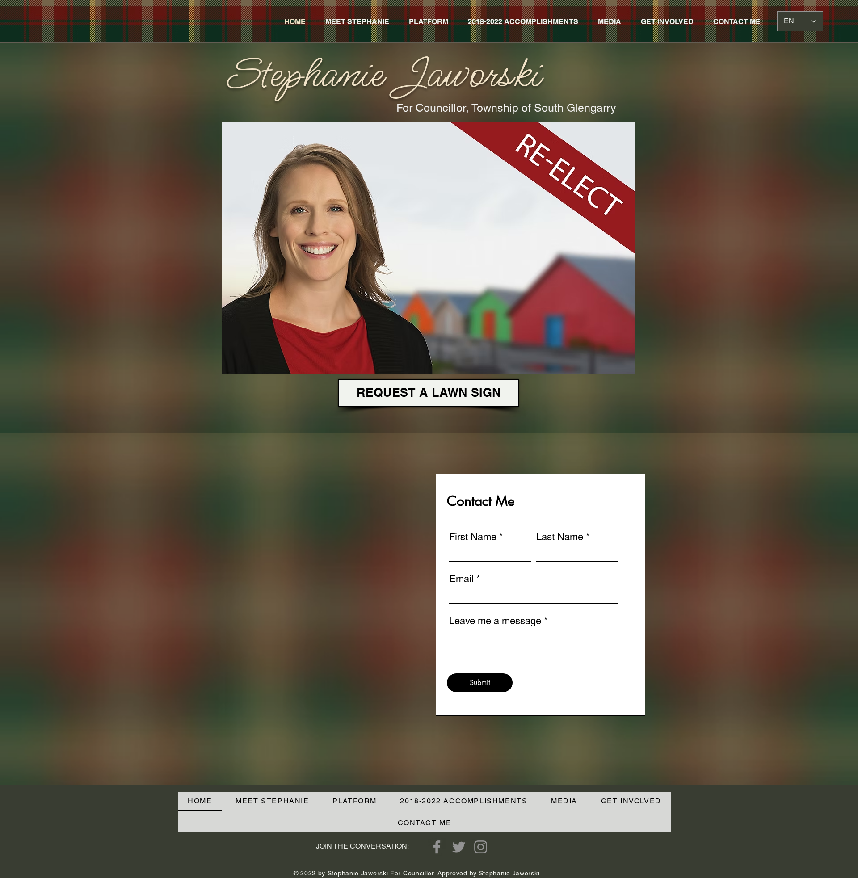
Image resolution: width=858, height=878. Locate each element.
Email (461, 579)
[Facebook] (437, 847)
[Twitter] (458, 847)
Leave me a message (495, 621)
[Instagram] (480, 847)
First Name (472, 537)
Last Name (559, 537)
